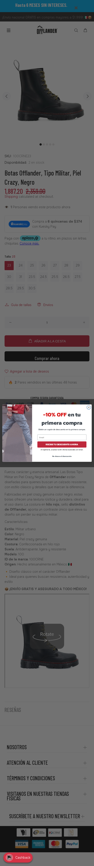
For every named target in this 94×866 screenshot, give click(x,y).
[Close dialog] (89, 407)
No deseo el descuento (62, 456)
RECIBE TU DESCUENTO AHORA (62, 444)
